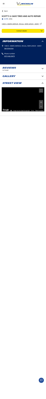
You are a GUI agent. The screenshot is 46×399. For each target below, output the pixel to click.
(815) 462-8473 (9, 56)
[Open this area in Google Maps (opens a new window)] (5, 110)
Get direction (9, 48)
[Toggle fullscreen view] (41, 90)
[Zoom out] (41, 106)
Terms (32, 110)
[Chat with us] (41, 380)
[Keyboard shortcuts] (11, 110)
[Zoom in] (41, 102)
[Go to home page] (24, 4)
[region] (23, 99)
